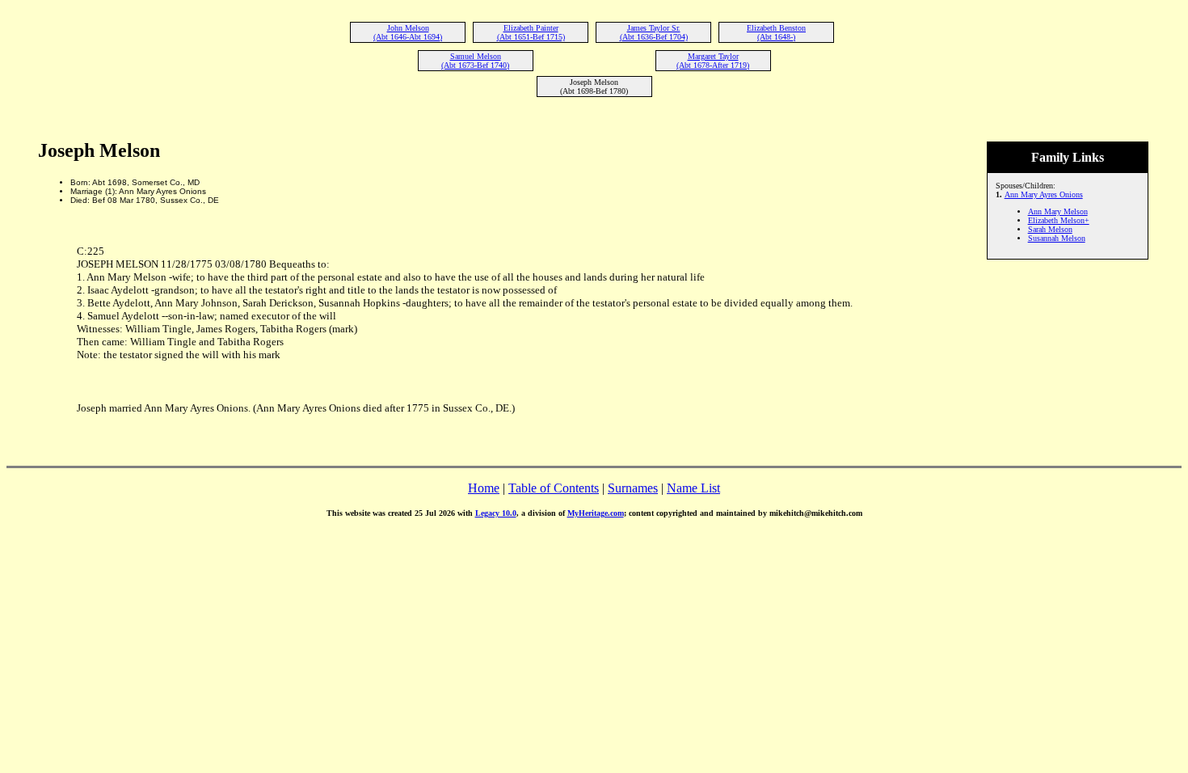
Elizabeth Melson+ (1058, 220)
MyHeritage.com (595, 513)
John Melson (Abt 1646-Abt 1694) (407, 32)
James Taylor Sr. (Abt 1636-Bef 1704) (654, 32)
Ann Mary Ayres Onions (1044, 194)
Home (483, 488)
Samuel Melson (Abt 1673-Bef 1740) (475, 61)
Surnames (633, 488)
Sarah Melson (1050, 229)
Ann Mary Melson (1058, 211)
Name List (693, 488)
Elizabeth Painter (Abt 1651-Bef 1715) (531, 32)
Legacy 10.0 (495, 513)
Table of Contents (553, 488)
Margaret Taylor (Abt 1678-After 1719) (712, 61)
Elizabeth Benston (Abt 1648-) (776, 32)
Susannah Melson (1056, 238)
